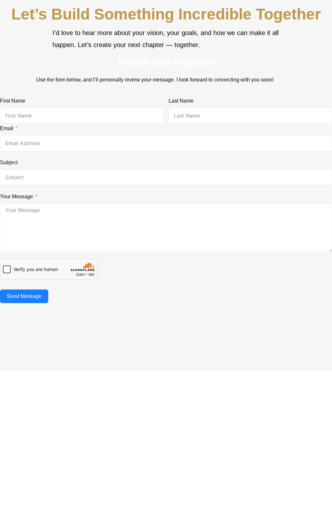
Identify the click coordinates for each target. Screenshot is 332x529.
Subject (9, 162)
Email (6, 128)
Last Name (181, 101)
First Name (12, 101)
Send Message (24, 296)
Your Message (16, 196)
